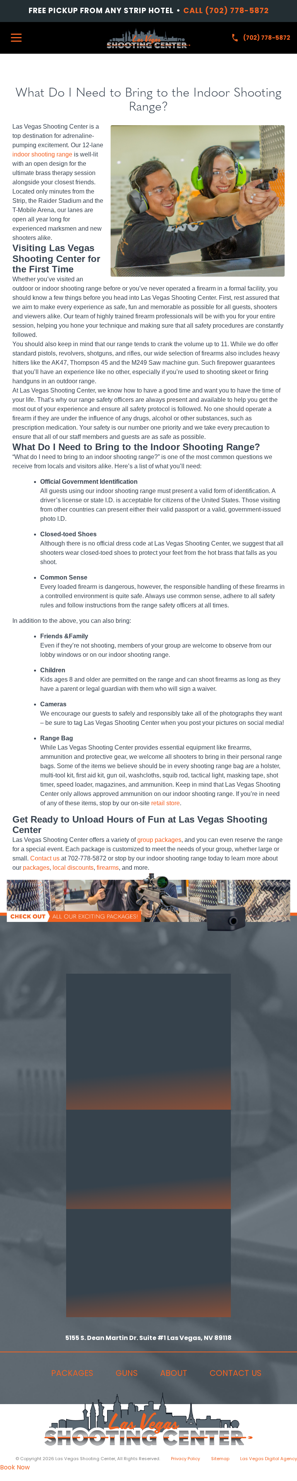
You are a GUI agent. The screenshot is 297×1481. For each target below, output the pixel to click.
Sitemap (220, 1458)
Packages (72, 1373)
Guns (127, 1373)
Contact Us (235, 1373)
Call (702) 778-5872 (226, 11)
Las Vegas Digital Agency (268, 1458)
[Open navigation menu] (16, 38)
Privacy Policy (185, 1458)
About (173, 1373)
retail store (165, 803)
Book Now (15, 1467)
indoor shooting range (42, 154)
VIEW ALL (115, 1100)
